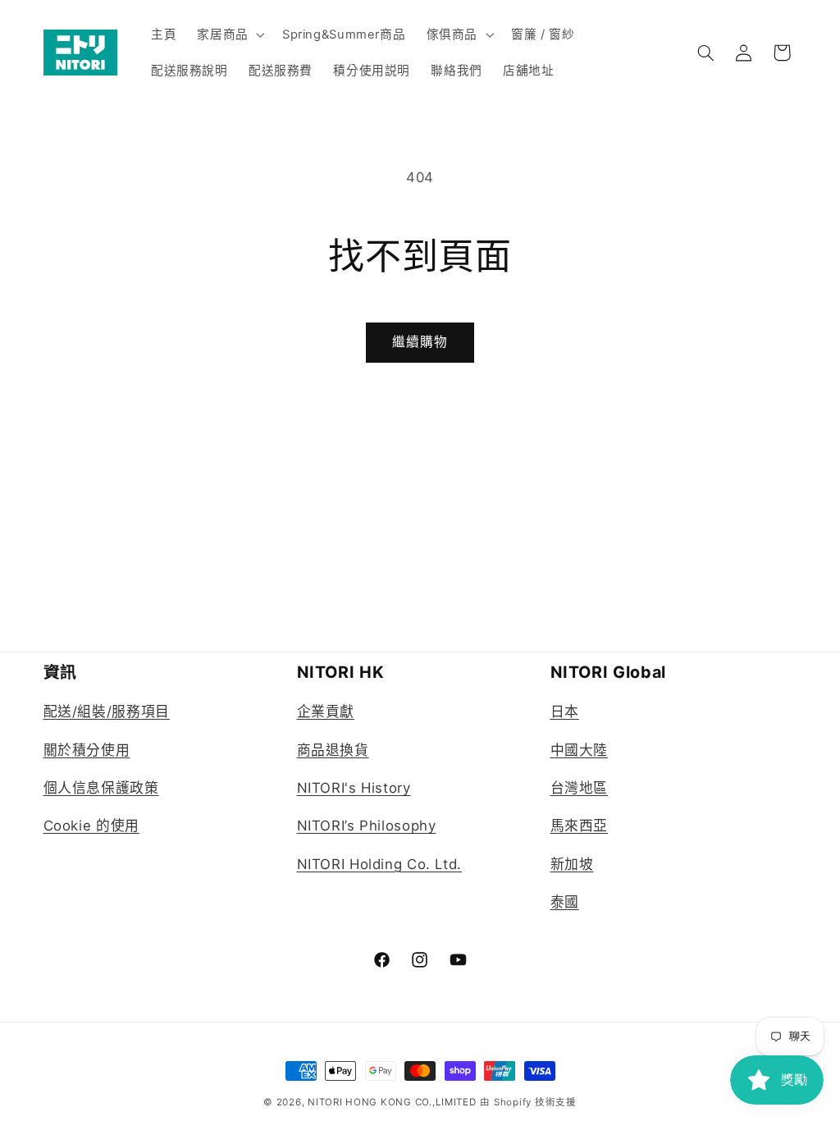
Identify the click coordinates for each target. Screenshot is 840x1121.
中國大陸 (579, 750)
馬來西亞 (579, 825)
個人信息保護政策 (101, 788)
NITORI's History (354, 788)
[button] (229, 34)
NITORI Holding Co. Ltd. (380, 864)
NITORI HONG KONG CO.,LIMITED (392, 1102)
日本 (564, 711)
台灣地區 (579, 788)
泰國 (564, 902)
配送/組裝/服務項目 (106, 711)
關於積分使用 (86, 750)
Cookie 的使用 (91, 825)
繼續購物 (420, 342)
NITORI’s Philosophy (366, 825)
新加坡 (572, 864)
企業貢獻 (326, 711)
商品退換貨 (333, 750)
